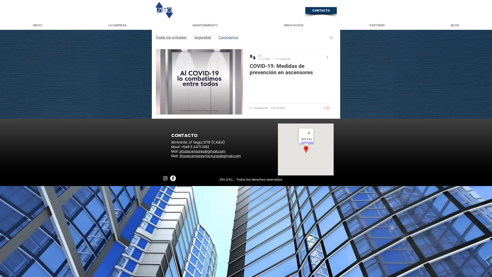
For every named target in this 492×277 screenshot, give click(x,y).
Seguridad (202, 38)
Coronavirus (228, 38)
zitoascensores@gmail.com (202, 151)
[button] (331, 38)
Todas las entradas (171, 38)
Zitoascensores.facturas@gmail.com (210, 156)
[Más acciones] (328, 57)
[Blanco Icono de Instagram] (165, 178)
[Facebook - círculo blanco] (173, 178)
